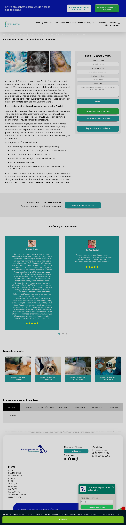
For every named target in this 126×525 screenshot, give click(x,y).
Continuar (63, 520)
